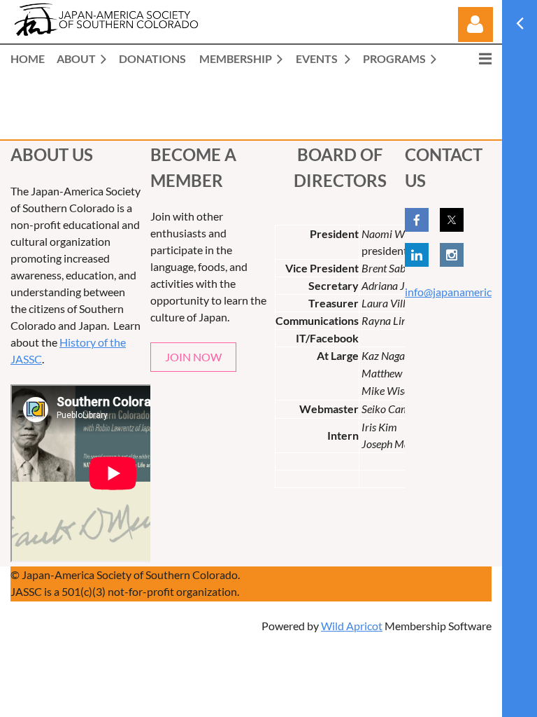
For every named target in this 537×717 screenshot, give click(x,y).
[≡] (471, 58)
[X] (452, 220)
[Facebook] (417, 220)
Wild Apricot (351, 625)
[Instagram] (452, 255)
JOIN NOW (193, 356)
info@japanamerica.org (460, 291)
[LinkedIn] (417, 255)
